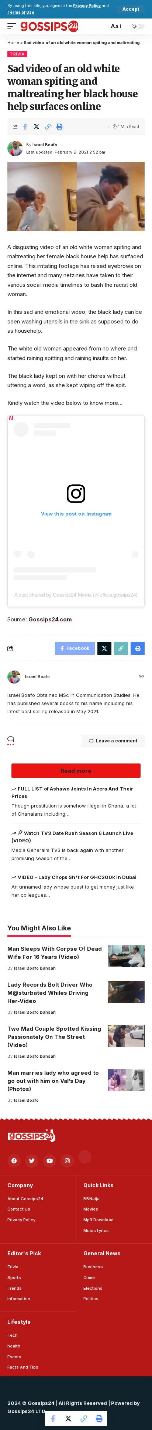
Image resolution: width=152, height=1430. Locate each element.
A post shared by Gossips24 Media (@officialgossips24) (76, 595)
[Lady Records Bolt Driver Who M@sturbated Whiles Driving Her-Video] (126, 992)
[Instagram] (67, 1161)
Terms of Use (20, 12)
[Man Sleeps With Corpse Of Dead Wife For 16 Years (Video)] (126, 956)
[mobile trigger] (13, 26)
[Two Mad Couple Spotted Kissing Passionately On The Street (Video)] (126, 1036)
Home (13, 42)
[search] (101, 26)
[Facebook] (14, 1161)
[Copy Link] (48, 126)
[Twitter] (31, 1161)
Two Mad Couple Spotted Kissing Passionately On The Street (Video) (54, 1036)
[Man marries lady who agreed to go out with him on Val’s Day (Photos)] (126, 1080)
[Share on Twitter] (36, 126)
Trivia (17, 54)
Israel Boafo (44, 144)
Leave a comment (116, 740)
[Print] (59, 126)
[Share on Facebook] (25, 126)
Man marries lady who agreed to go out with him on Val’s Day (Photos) (53, 1080)
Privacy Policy (87, 5)
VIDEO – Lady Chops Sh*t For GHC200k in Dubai (77, 877)
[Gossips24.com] (49, 26)
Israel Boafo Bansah (35, 968)
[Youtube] (49, 1161)
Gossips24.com (50, 619)
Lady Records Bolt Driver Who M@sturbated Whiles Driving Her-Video (50, 992)
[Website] (141, 676)
